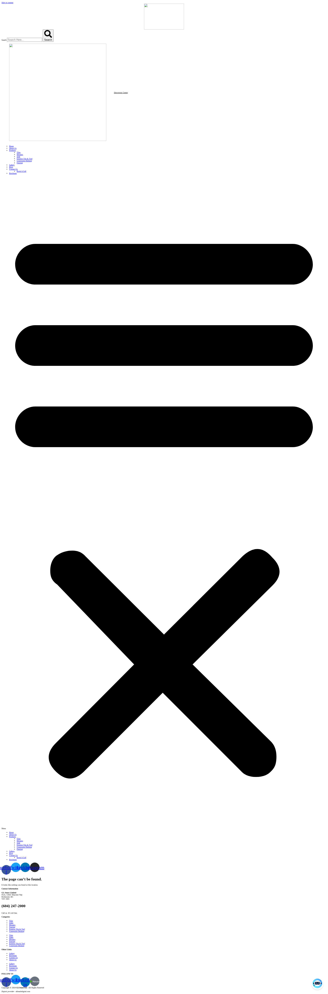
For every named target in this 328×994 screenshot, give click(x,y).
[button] (164, 503)
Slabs (11, 923)
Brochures (13, 173)
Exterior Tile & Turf (24, 159)
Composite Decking (24, 161)
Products (12, 150)
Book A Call (21, 171)
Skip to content (7, 3)
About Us (13, 148)
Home (11, 146)
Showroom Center (121, 93)
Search (4, 40)
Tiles (18, 152)
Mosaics (20, 154)
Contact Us (13, 169)
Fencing (20, 163)
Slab (18, 157)
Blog (11, 167)
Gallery (12, 165)
